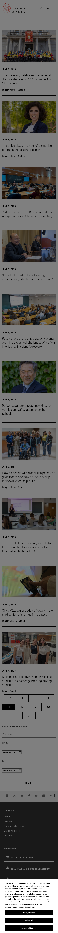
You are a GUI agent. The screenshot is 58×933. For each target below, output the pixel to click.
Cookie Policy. (30, 907)
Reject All (29, 920)
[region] (29, 906)
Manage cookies (29, 912)
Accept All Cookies (29, 928)
